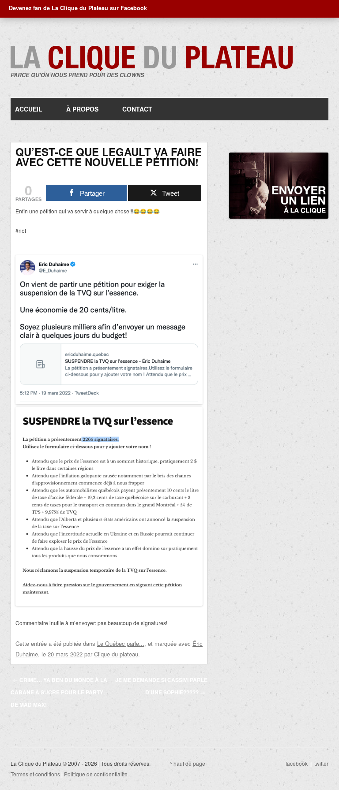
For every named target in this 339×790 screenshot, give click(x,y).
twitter (321, 763)
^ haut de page (187, 763)
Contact (137, 108)
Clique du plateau (116, 654)
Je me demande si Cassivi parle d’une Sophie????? (161, 686)
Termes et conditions (35, 774)
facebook (297, 763)
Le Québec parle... (120, 643)
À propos (82, 108)
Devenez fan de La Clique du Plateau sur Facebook (78, 8)
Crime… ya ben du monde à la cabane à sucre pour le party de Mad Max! (59, 692)
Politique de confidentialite (96, 774)
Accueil (28, 108)
